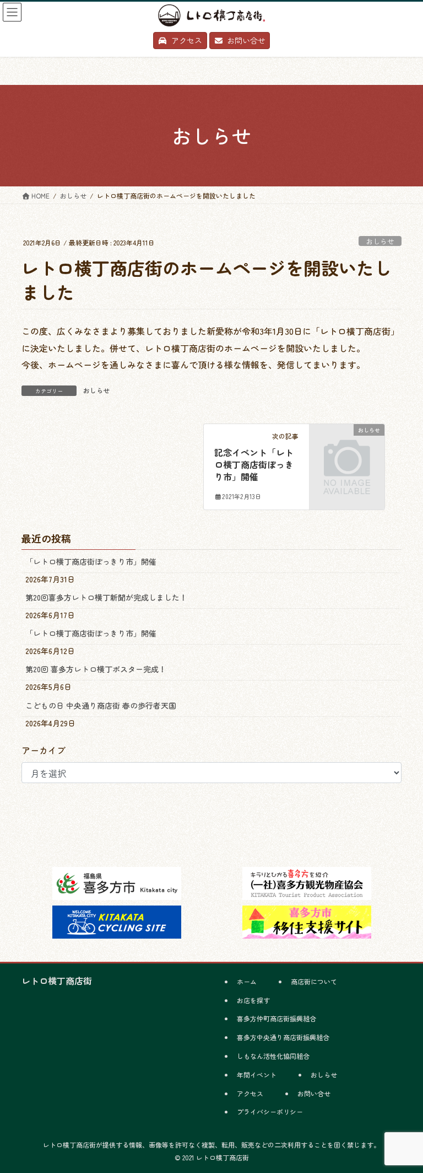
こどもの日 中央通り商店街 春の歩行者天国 (100, 705)
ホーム (247, 981)
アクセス (250, 1093)
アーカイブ (43, 750)
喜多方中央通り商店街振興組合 (283, 1037)
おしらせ (380, 241)
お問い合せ (313, 1093)
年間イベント (256, 1074)
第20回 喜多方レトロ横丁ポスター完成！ (95, 668)
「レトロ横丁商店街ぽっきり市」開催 (90, 561)
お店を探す (253, 1000)
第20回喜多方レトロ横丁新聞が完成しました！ (106, 597)
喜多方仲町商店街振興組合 (276, 1018)
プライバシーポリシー (270, 1111)
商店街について (314, 981)
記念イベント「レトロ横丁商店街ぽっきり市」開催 (254, 465)
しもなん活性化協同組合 (273, 1055)
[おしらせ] (347, 445)
